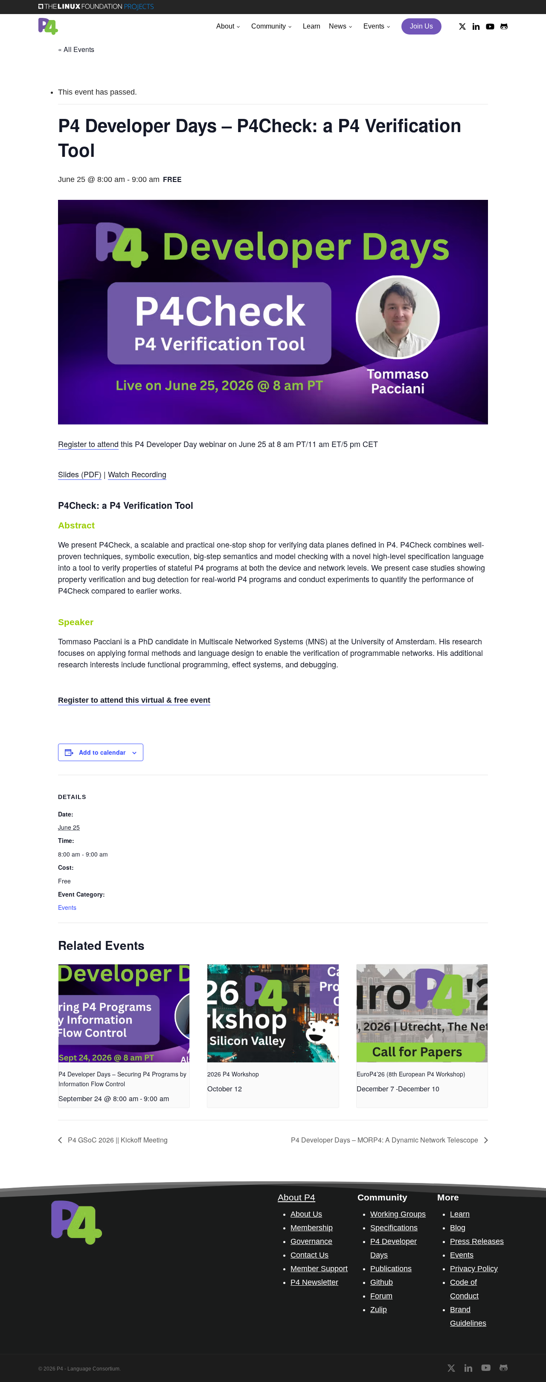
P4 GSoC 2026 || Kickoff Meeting (117, 1140)
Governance (311, 1241)
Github (381, 1282)
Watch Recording (137, 473)
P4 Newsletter (314, 1282)
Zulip (378, 1309)
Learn (460, 1214)
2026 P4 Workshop (233, 1074)
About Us (306, 1214)
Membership (311, 1227)
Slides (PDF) (80, 473)
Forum (381, 1296)
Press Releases (477, 1241)
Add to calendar (102, 752)
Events (67, 907)
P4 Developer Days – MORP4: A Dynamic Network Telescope (385, 1140)
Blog (457, 1227)
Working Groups (398, 1214)
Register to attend (88, 443)
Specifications (394, 1227)
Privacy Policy (474, 1268)
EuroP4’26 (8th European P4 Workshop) (411, 1074)
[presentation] (123, 1013)
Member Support (319, 1268)
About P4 (296, 1197)
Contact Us (309, 1255)
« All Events (76, 49)
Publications (391, 1268)
